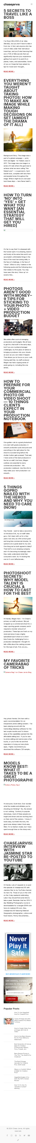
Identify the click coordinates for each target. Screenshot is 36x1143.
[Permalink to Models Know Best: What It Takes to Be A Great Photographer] (18, 792)
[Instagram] (11, 1135)
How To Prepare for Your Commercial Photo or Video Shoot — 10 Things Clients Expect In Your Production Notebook (17, 400)
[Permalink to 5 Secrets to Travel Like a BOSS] (18, 29)
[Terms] (18, 1140)
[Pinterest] (16, 1135)
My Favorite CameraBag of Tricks (17, 664)
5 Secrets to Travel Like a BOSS (18, 14)
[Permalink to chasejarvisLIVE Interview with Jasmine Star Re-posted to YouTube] (18, 872)
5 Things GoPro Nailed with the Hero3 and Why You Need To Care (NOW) (18, 497)
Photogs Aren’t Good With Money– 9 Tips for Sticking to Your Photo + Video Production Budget (18, 302)
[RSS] (20, 1135)
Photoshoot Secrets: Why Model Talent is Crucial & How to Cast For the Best (17, 583)
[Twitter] (24, 1135)
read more (9, 71)
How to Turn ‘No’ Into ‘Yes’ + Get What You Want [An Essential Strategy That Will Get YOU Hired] (18, 210)
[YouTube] (29, 1135)
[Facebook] (7, 1135)
